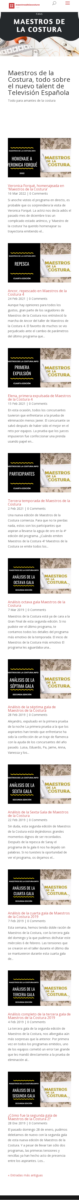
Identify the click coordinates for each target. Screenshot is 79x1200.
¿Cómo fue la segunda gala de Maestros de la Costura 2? (32, 1117)
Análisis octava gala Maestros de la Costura (36, 604)
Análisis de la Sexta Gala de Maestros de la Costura (38, 814)
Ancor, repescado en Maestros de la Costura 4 (37, 292)
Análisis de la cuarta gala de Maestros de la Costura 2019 (39, 915)
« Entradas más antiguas (25, 1175)
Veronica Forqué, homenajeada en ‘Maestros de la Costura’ (36, 187)
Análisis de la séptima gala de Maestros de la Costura (32, 709)
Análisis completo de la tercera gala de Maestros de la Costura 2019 (39, 1016)
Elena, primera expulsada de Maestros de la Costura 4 (39, 397)
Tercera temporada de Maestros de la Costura (39, 502)
